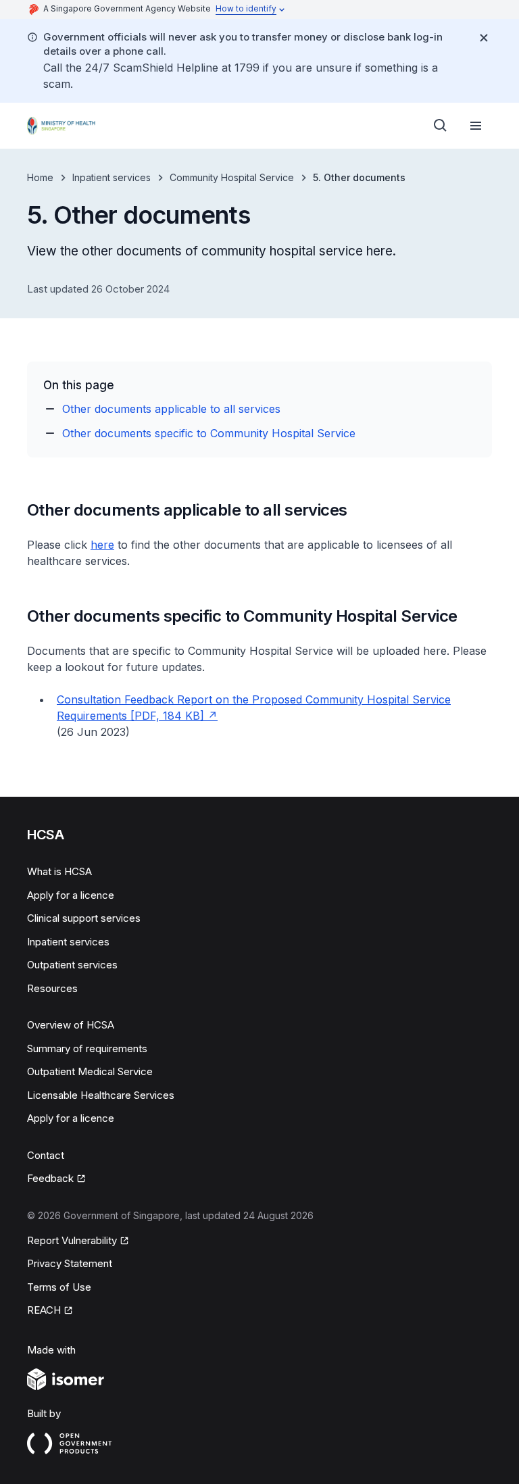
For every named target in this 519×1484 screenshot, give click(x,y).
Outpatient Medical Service (90, 1071)
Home (40, 177)
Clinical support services (84, 918)
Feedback (50, 1178)
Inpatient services (111, 177)
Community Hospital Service (232, 177)
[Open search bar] (440, 125)
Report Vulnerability (72, 1240)
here (102, 544)
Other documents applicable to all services (171, 409)
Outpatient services (72, 964)
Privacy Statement (69, 1263)
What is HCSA (59, 871)
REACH (44, 1310)
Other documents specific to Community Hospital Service (208, 433)
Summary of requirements (87, 1048)
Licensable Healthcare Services (100, 1095)
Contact (45, 1155)
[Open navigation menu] (476, 125)
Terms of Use (59, 1287)
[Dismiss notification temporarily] (484, 38)
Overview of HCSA (70, 1024)
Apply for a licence (70, 895)
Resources (52, 988)
